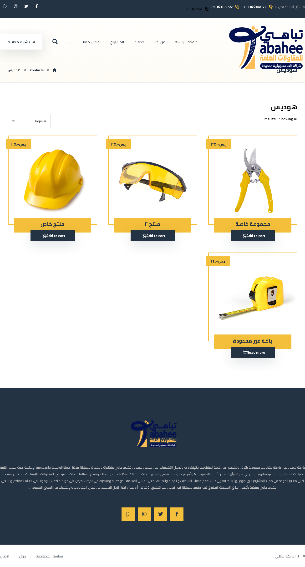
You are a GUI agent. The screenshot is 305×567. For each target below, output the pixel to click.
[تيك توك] (5, 6)
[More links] (70, 42)
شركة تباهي (284, 556)
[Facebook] (176, 514)
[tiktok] (128, 514)
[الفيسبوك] (37, 6)
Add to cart (255, 235)
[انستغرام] (16, 6)
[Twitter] (160, 514)
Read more (256, 352)
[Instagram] (144, 514)
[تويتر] (26, 6)
